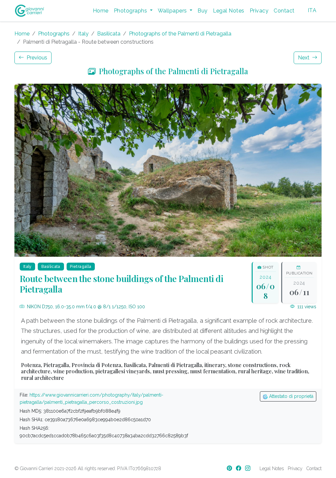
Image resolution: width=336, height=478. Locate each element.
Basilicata (108, 34)
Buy (202, 11)
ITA (312, 10)
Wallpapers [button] (173, 11)
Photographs (54, 34)
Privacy (259, 11)
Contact (284, 11)
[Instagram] (248, 468)
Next (304, 57)
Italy (83, 34)
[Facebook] (239, 468)
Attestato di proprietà (290, 396)
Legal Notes (228, 11)
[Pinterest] (230, 468)
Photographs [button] (131, 11)
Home (101, 11)
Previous (36, 57)
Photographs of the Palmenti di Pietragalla (180, 34)
